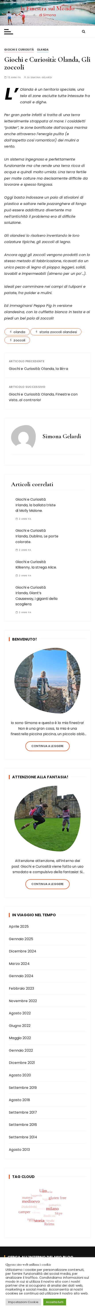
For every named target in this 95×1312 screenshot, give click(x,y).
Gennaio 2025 (21, 938)
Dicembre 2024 (22, 951)
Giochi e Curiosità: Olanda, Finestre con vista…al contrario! (43, 397)
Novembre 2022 (23, 1000)
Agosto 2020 (20, 1075)
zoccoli (19, 340)
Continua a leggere (47, 746)
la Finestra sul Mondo (47, 8)
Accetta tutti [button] (54, 1302)
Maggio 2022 (20, 1037)
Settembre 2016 (23, 1124)
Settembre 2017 (23, 1112)
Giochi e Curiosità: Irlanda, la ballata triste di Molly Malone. (35, 505)
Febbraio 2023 (21, 988)
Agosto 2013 (19, 1149)
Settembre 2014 (23, 1137)
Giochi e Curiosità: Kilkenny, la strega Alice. (36, 564)
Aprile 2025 (19, 926)
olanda (19, 332)
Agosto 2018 (19, 1099)
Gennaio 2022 (21, 1050)
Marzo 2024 (19, 963)
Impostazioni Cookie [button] (23, 1302)
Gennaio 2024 (21, 975)
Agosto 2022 (20, 1013)
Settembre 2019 (23, 1087)
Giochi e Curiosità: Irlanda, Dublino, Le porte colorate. (36, 536)
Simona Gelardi (41, 77)
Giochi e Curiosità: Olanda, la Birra (38, 368)
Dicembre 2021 (22, 1062)
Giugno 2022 (19, 1025)
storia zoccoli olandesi (58, 332)
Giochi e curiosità (19, 49)
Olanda (43, 49)
